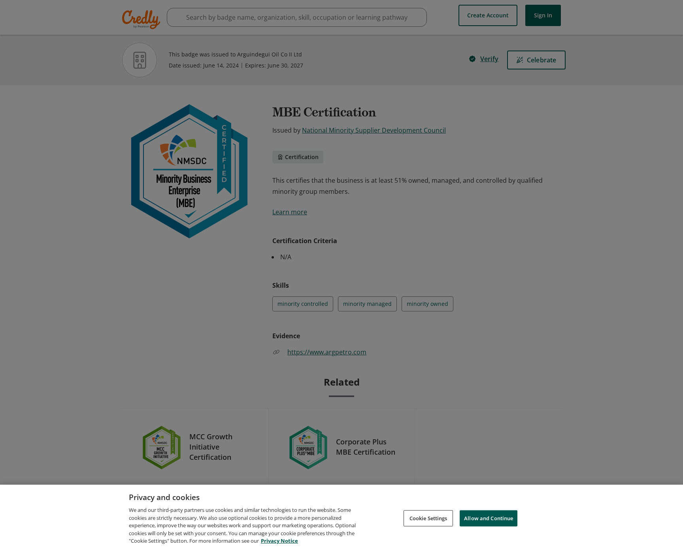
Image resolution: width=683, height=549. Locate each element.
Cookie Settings (428, 517)
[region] (341, 517)
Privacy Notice (279, 540)
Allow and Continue (488, 517)
